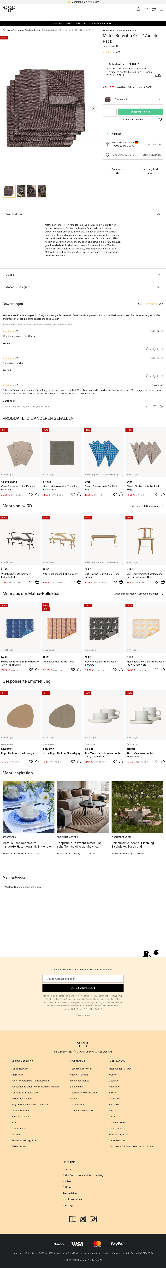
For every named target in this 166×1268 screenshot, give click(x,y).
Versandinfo (154, 144)
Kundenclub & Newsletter (25, 1092)
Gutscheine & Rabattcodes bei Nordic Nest (132, 1146)
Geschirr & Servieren (13, 30)
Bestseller (114, 1104)
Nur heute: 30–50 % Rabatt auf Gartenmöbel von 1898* (83, 23)
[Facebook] (72, 1218)
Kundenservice (20, 1068)
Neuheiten (114, 1098)
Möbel (73, 1098)
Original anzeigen (41, 406)
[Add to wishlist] (31, 494)
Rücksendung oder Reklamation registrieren (35, 1086)
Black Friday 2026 (118, 1134)
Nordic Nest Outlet (73, 1199)
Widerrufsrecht (20, 1146)
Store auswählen (152, 154)
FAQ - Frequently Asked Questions (30, 1104)
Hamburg (68, 1205)
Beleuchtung (76, 1086)
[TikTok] (93, 1218)
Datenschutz (18, 1128)
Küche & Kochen (79, 1074)
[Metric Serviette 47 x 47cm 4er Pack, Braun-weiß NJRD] (49, 108)
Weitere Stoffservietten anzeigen (23, 887)
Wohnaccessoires (79, 1080)
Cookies (16, 1134)
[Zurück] (6, 108)
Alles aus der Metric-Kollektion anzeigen (137, 593)
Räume (112, 1116)
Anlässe (113, 1110)
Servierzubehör (32, 30)
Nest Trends (115, 1128)
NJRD (158, 75)
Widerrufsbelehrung (22, 1098)
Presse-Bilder (70, 1193)
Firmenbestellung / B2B (24, 1140)
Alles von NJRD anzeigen (145, 506)
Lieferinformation (21, 1110)
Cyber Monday (117, 1140)
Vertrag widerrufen (83, 1015)
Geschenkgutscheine (81, 1110)
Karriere (67, 1181)
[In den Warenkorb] (37, 494)
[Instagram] (83, 1218)
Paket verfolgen (20, 1116)
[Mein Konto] (138, 9)
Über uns (68, 1169)
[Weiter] (93, 108)
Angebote (114, 1086)
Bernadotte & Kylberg (114, 30)
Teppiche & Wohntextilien (84, 1092)
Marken (113, 1074)
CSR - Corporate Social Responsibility (83, 1175)
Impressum (17, 1074)
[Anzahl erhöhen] (114, 112)
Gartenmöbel (77, 1104)
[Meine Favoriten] (146, 9)
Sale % (113, 1092)
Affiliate (67, 1187)
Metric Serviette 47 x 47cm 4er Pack (76, 30)
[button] (111, 52)
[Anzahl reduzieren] (105, 112)
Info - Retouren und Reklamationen (30, 1080)
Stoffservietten (49, 30)
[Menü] (161, 9)
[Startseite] (9, 9)
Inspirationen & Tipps (120, 1068)
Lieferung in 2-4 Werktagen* (85, 2)
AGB (14, 1122)
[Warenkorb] (154, 9)
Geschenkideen (117, 1122)
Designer (114, 1080)
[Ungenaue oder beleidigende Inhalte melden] (161, 349)
